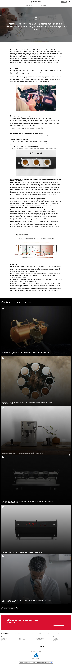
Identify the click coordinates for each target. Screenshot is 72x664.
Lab (36, 19)
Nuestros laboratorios (5, 640)
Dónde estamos (56, 639)
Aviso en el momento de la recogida (27, 662)
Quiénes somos (4, 638)
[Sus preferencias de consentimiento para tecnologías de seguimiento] (2, 663)
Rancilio (20, 638)
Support (64, 1)
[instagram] (36, 646)
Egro (19, 640)
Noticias (16, 633)
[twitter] (38, 646)
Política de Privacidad (40, 638)
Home (13, 633)
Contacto (55, 638)
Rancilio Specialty (22, 639)
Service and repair (39, 640)
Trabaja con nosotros (57, 640)
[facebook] (41, 646)
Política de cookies (39, 639)
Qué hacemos (3, 639)
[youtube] (43, 646)
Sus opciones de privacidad (43, 662)
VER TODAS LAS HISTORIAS (9, 608)
